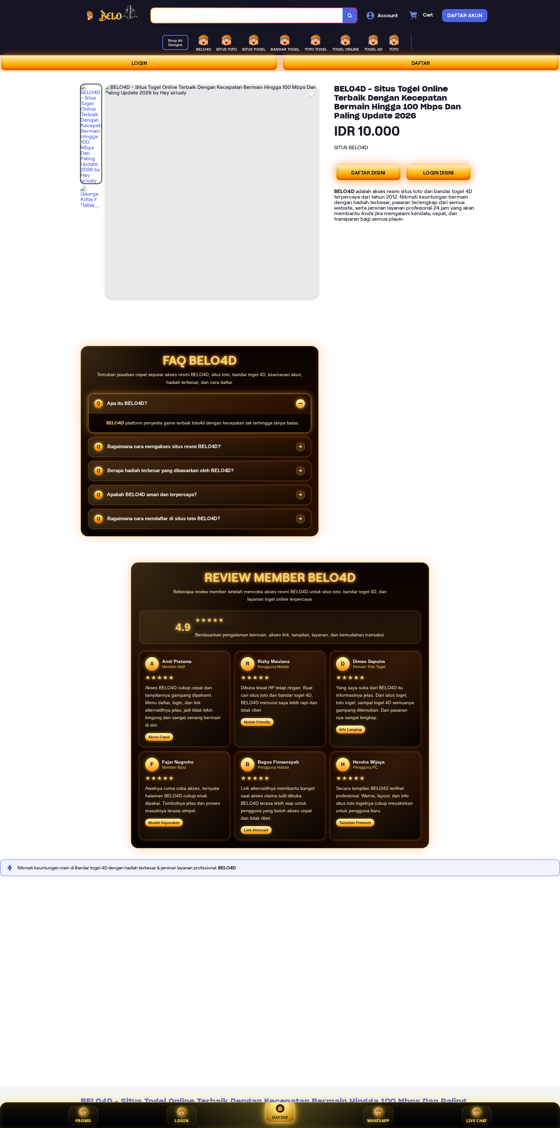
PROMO (83, 1120)
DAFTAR (421, 63)
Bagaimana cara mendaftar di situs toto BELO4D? (163, 518)
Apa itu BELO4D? (126, 403)
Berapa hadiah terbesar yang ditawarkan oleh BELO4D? (170, 470)
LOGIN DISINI (438, 173)
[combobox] (247, 15)
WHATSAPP (378, 1120)
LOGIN (139, 63)
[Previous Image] (110, 192)
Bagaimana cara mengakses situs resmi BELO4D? (163, 446)
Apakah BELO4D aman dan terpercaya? (151, 494)
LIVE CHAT (476, 1120)
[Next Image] (313, 192)
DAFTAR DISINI (368, 173)
